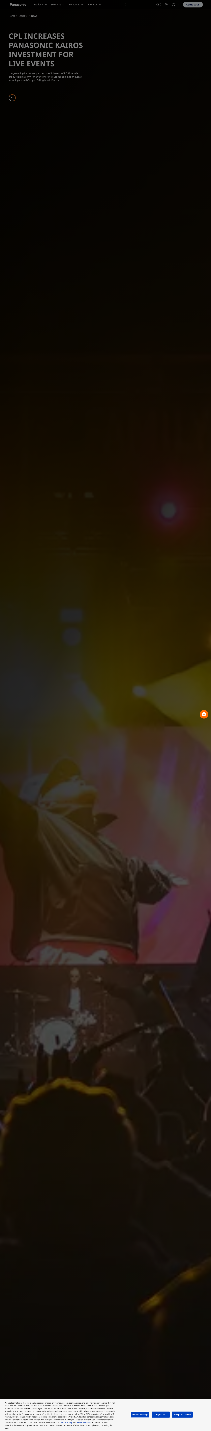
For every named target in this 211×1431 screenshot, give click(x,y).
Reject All (160, 1414)
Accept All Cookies (182, 1414)
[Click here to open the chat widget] (204, 714)
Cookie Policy (66, 1422)
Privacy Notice (84, 1422)
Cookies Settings (140, 1414)
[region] (105, 1415)
